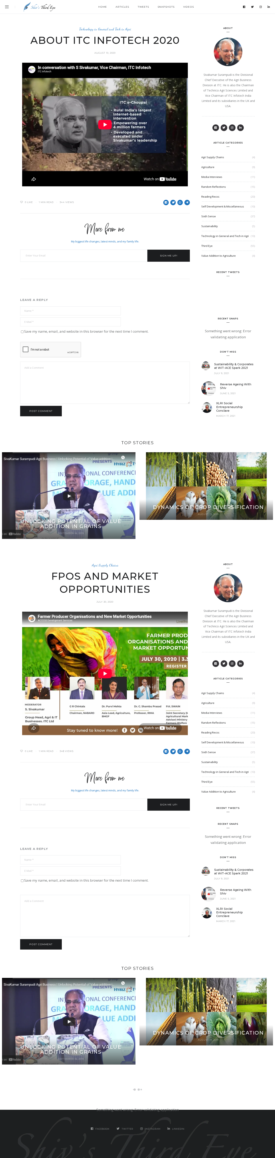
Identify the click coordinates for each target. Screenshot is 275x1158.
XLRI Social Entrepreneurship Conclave (229, 406)
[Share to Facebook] (166, 202)
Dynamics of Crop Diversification (208, 507)
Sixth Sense (208, 216)
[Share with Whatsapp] (180, 202)
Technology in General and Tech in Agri (105, 29)
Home (102, 6)
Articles (122, 6)
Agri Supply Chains (212, 157)
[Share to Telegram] (187, 202)
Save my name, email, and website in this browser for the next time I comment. (86, 331)
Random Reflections (213, 187)
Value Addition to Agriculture (218, 255)
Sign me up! (168, 255)
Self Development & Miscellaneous (222, 206)
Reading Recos (210, 196)
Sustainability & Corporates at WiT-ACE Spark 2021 (233, 366)
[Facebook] (244, 6)
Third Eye (207, 246)
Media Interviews (211, 177)
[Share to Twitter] (173, 202)
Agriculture (207, 167)
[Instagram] (260, 6)
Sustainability (209, 226)
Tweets (143, 6)
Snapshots (166, 6)
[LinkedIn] (269, 6)
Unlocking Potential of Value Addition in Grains (70, 523)
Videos (188, 6)
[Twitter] (252, 6)
